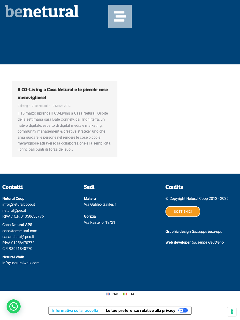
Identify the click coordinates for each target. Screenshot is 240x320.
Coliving (23, 106)
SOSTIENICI (183, 211)
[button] (14, 306)
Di (39, 106)
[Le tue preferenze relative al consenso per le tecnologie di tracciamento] (231, 311)
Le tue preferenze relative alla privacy (140, 310)
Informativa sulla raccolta (75, 310)
